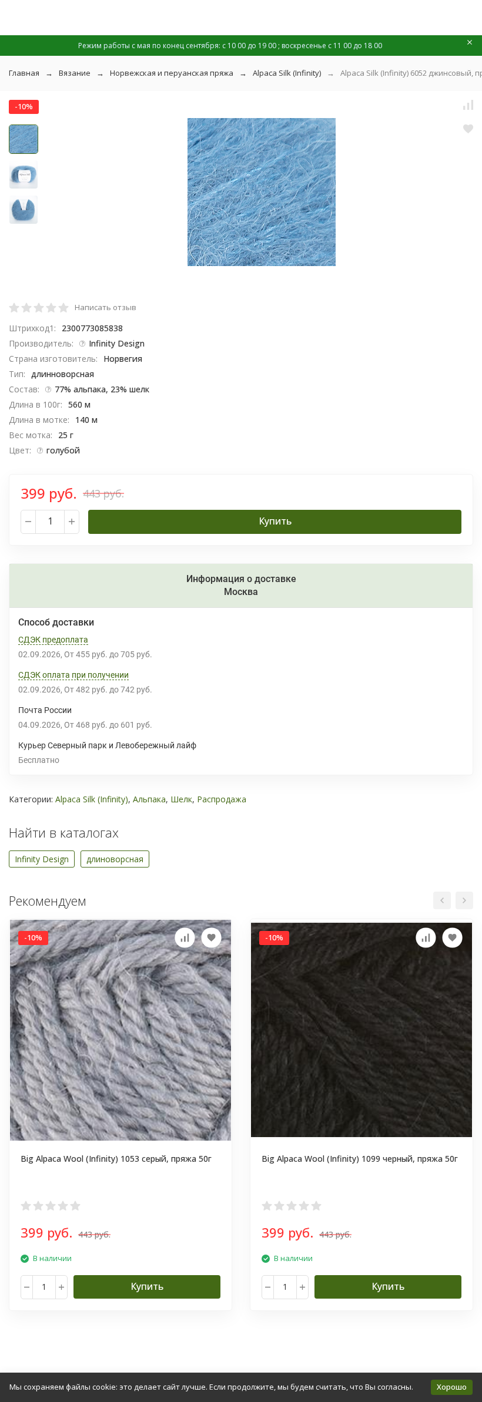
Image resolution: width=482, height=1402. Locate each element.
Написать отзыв (105, 307)
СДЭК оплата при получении (73, 675)
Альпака (149, 799)
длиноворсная (114, 859)
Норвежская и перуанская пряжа (171, 73)
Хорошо (452, 1386)
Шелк (181, 799)
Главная (24, 73)
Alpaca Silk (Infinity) (287, 73)
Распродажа (221, 799)
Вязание (75, 73)
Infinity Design (42, 859)
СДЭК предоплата (53, 639)
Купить (275, 521)
